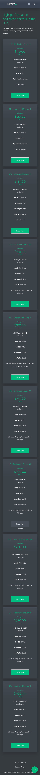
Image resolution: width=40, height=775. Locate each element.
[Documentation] (29, 4)
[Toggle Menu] (3, 4)
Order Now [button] (20, 95)
